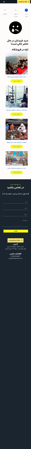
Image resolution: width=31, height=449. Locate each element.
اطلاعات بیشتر (16, 81)
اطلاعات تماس (15, 254)
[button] (4, 1)
